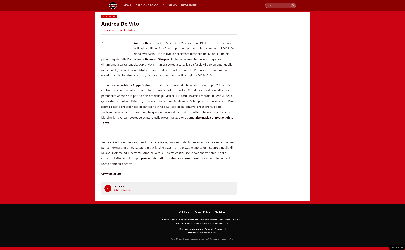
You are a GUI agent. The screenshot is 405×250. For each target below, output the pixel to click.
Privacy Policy (202, 212)
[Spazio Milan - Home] (113, 5)
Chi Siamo (184, 212)
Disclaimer (220, 212)
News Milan (109, 16)
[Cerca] (293, 5)
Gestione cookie (397, 247)
